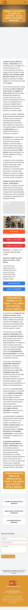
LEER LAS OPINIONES (14, 289)
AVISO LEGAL (5, 592)
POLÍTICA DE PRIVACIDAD (13, 592)
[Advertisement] (14, 43)
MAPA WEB (15, 593)
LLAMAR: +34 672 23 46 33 (14, 245)
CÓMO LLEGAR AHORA (14, 240)
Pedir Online (14, 231)
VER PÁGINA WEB (14, 283)
